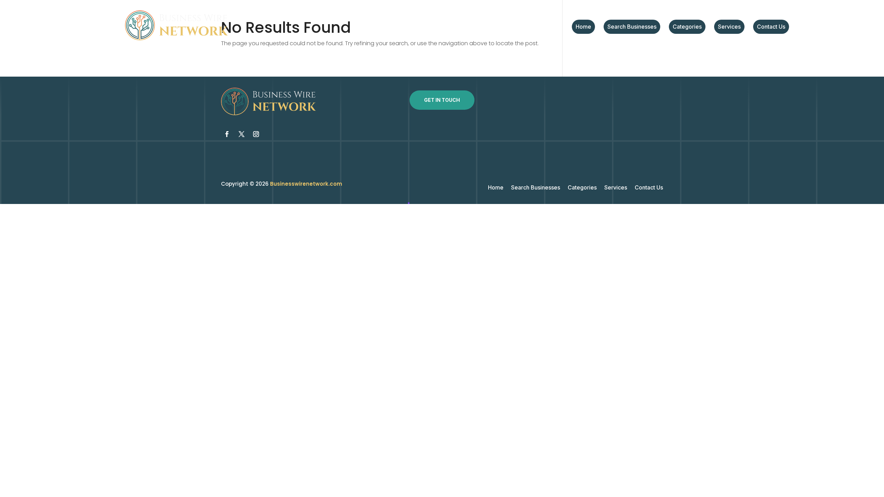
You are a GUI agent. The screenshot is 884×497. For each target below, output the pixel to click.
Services (729, 27)
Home (583, 27)
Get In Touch (442, 100)
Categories (687, 27)
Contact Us (771, 27)
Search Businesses (631, 27)
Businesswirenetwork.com (306, 183)
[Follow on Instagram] (256, 134)
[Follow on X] (241, 134)
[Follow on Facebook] (227, 134)
